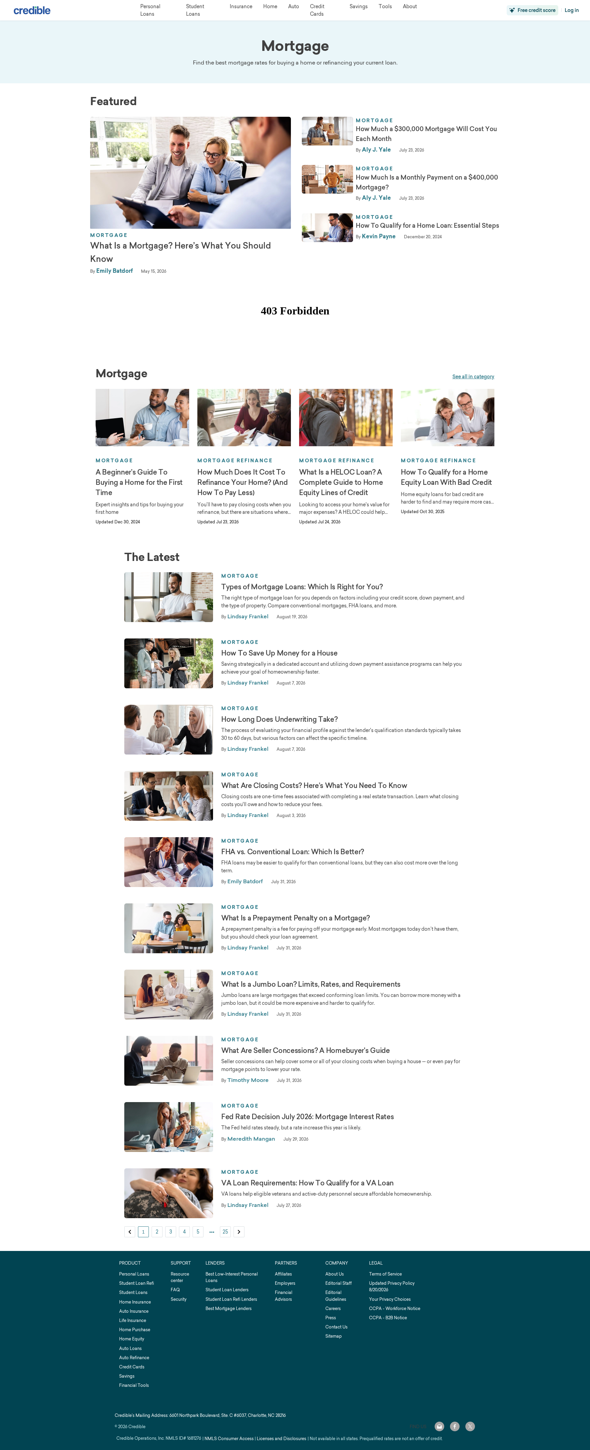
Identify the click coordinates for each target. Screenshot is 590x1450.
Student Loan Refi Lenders (231, 1299)
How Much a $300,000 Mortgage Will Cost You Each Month (426, 134)
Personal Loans (134, 1274)
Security (178, 1299)
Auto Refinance (134, 1358)
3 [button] (170, 1231)
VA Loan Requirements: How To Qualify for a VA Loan (307, 1183)
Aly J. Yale (376, 150)
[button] (130, 1232)
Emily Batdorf (114, 271)
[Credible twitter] (470, 1426)
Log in (572, 10)
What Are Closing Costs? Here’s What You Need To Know (314, 785)
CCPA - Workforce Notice (394, 1308)
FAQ (175, 1290)
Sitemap (333, 1336)
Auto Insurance (134, 1311)
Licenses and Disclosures (281, 1438)
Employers (285, 1283)
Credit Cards (131, 1367)
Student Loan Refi (136, 1283)
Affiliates (283, 1274)
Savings (127, 1376)
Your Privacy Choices (390, 1299)
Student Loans (133, 1292)
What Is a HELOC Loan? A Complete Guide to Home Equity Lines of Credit (341, 482)
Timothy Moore (248, 1080)
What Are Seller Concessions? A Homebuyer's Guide (305, 1050)
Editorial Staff (338, 1283)
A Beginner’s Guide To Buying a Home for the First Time (139, 482)
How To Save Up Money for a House (279, 653)
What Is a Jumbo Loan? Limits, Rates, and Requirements (311, 984)
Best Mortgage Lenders (229, 1308)
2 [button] (157, 1231)
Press (330, 1318)
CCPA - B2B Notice (388, 1318)
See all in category (473, 376)
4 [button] (184, 1231)
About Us (334, 1274)
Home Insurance (135, 1302)
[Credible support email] (439, 1426)
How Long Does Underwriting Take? (279, 719)
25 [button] (225, 1231)
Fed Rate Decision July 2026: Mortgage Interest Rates (307, 1116)
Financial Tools (134, 1385)
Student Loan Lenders (227, 1290)
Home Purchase (134, 1330)
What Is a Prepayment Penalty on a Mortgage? (295, 918)
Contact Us (336, 1327)
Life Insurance (132, 1320)
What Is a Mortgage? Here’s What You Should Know (180, 252)
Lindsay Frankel (247, 616)
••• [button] (211, 1231)
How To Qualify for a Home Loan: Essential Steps (427, 225)
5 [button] (198, 1231)
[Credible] (32, 10)
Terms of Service (385, 1274)
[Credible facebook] (455, 1426)
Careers (333, 1308)
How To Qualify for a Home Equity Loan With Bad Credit (446, 477)
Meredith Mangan (251, 1138)
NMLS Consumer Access (229, 1438)
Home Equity (131, 1339)
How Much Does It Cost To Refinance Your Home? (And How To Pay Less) (242, 482)
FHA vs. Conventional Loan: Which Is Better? (292, 851)
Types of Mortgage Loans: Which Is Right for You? (302, 586)
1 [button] (143, 1232)
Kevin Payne (379, 236)
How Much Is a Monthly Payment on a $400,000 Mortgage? (427, 182)
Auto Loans (130, 1348)
